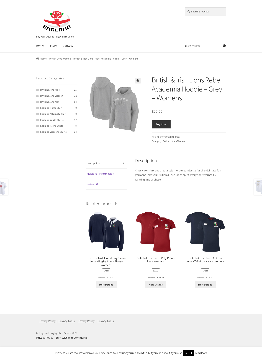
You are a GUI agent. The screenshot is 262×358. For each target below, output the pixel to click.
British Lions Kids (50, 89)
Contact (68, 45)
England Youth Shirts (52, 120)
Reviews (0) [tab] (92, 184)
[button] (138, 81)
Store (53, 45)
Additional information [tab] (100, 173)
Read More (201, 353)
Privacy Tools (66, 321)
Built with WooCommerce (71, 337)
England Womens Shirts (53, 131)
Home (40, 45)
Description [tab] (93, 163)
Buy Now (161, 124)
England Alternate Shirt (53, 113)
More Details (106, 284)
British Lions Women (60, 58)
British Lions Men (49, 101)
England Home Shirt (51, 107)
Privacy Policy (47, 321)
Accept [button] (189, 353)
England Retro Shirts (51, 125)
